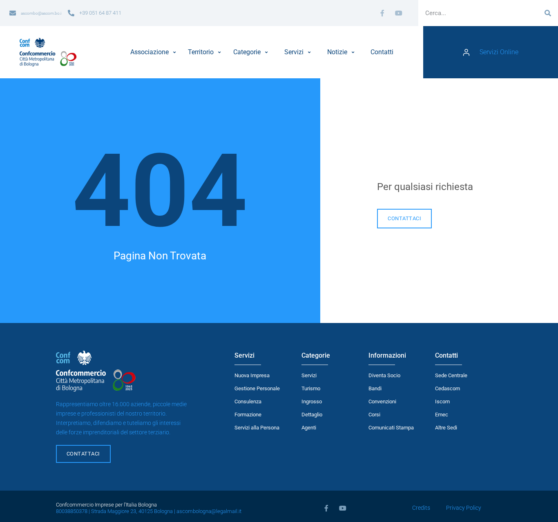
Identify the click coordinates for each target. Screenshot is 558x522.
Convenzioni (382, 401)
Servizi (309, 375)
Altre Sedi (446, 428)
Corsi (374, 414)
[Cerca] (548, 13)
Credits (421, 507)
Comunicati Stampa (391, 428)
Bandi (375, 388)
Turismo (310, 388)
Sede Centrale (451, 375)
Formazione (247, 414)
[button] (154, 52)
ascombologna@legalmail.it (208, 511)
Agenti (308, 428)
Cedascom (447, 388)
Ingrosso (311, 401)
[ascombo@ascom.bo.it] (12, 13)
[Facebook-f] (382, 13)
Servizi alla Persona (256, 428)
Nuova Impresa (252, 375)
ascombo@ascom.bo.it (41, 13)
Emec (441, 414)
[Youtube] (398, 13)
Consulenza (247, 401)
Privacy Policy (463, 507)
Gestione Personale (257, 388)
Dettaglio (311, 414)
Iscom (442, 401)
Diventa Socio (384, 375)
